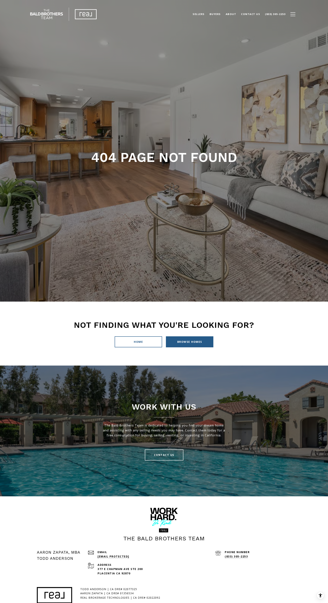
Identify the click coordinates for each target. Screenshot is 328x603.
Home (138, 342)
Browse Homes (189, 342)
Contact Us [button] (164, 455)
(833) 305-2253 (236, 556)
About (231, 14)
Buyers (215, 14)
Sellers (199, 14)
